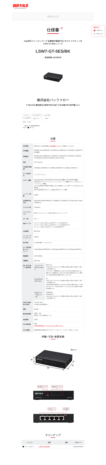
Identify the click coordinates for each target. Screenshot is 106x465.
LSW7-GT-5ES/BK (44, 447)
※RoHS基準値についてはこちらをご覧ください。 (49, 326)
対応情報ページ (54, 146)
